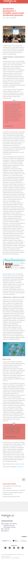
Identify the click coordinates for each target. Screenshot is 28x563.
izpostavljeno (13, 17)
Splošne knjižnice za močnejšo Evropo (12, 486)
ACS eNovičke (20, 466)
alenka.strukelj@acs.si (16, 464)
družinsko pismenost (12, 275)
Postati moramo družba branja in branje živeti (14, 490)
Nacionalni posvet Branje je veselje (11, 496)
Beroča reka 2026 (7, 488)
